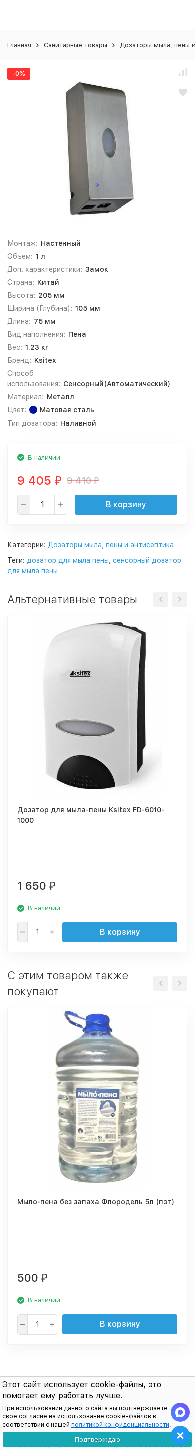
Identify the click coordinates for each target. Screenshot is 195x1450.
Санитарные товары (76, 45)
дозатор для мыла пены (68, 560)
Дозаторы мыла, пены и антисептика (111, 545)
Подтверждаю (97, 1439)
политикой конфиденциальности (121, 1424)
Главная (20, 45)
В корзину (126, 504)
